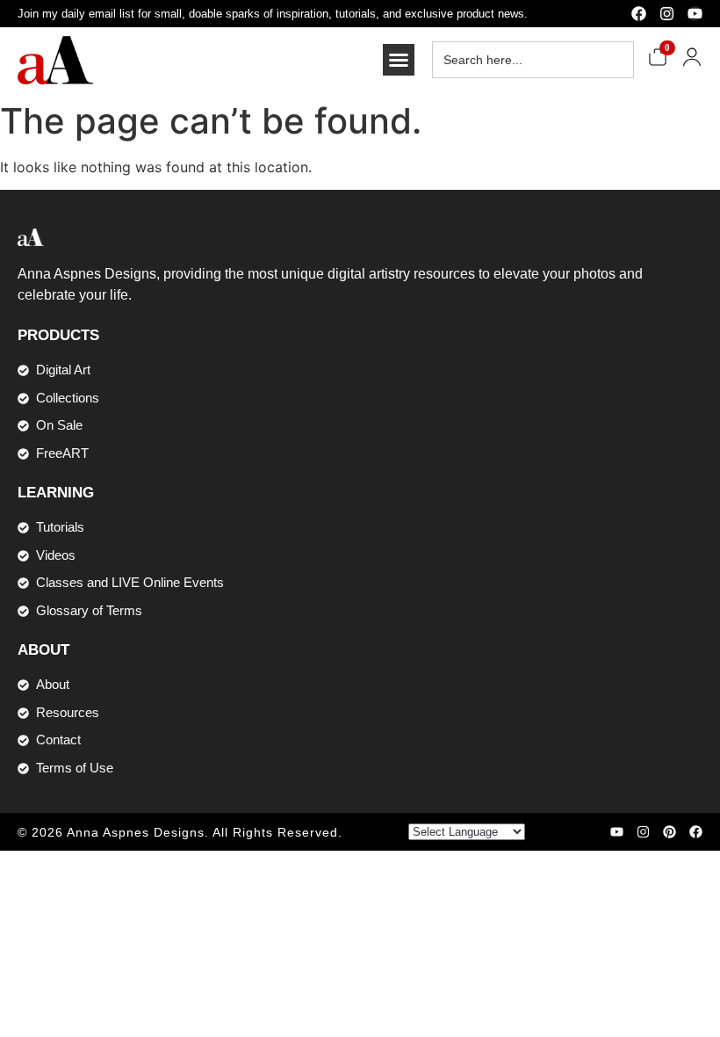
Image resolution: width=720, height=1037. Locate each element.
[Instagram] (666, 13)
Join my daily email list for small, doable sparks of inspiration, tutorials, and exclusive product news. (273, 13)
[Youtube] (695, 13)
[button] (398, 60)
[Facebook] (638, 13)
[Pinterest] (669, 831)
